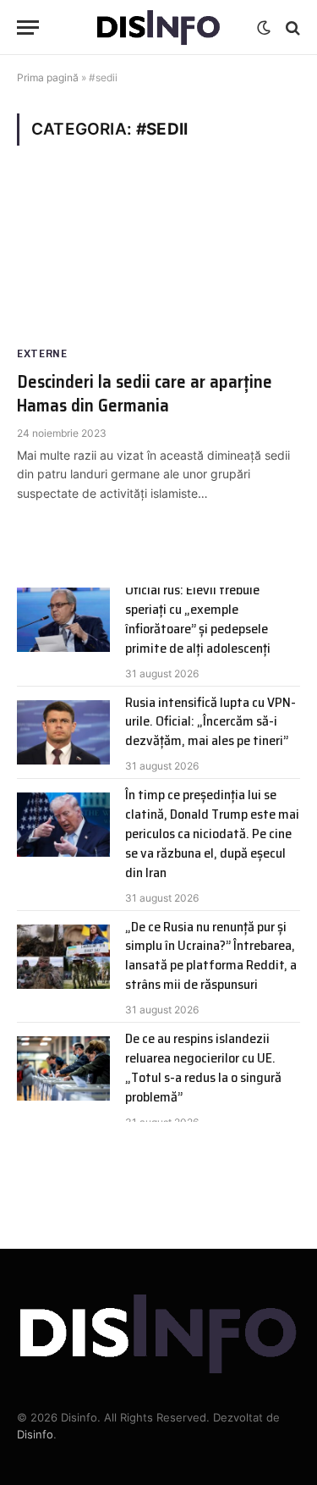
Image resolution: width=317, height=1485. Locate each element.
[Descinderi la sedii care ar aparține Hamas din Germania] (158, 259)
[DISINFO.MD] (158, 27)
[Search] (291, 27)
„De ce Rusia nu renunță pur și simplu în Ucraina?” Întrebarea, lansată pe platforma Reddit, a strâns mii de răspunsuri (211, 956)
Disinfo (35, 1434)
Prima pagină (48, 77)
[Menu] (28, 27)
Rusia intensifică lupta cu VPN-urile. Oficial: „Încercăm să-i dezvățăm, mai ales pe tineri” (210, 722)
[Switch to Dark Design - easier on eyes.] (264, 28)
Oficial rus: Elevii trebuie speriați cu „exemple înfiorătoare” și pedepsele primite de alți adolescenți (198, 619)
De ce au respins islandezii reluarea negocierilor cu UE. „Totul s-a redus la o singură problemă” (203, 1067)
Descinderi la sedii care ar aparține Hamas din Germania (144, 393)
